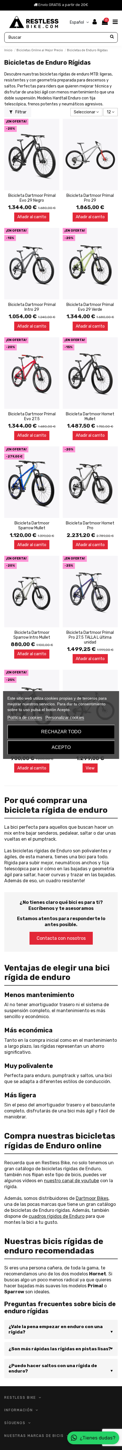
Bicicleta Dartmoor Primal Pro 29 (90, 198)
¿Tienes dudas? (97, 1438)
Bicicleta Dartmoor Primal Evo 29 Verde (90, 307)
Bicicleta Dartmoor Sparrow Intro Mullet (31, 635)
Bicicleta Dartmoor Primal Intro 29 (32, 307)
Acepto (61, 747)
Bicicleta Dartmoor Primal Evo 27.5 (32, 416)
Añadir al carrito (31, 217)
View (90, 768)
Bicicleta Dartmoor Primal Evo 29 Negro (32, 198)
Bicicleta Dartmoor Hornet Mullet (90, 416)
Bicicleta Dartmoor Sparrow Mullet (31, 525)
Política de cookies (24, 717)
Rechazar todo (61, 731)
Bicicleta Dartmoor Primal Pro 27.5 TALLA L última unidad (90, 637)
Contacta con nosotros (61, 938)
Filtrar (20, 112)
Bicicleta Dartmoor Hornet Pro (90, 525)
